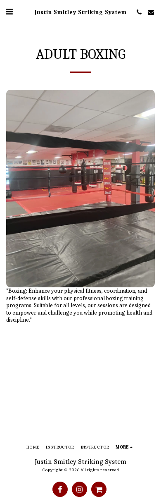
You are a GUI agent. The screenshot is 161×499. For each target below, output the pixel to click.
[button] (9, 11)
